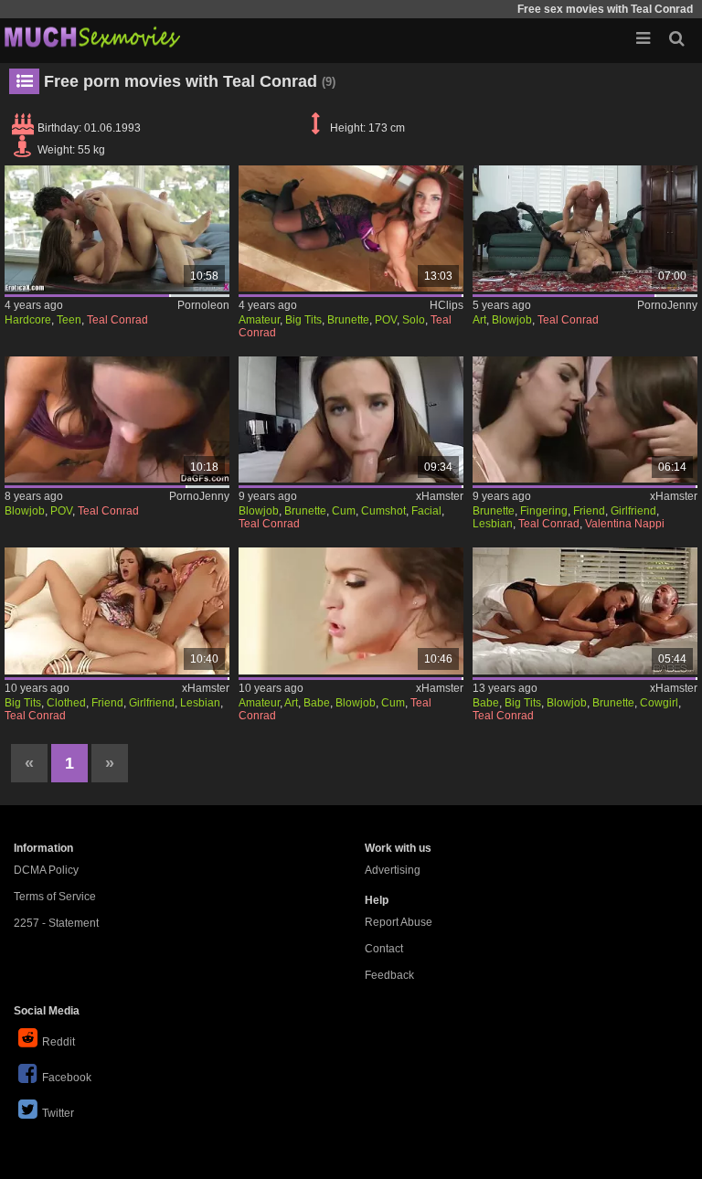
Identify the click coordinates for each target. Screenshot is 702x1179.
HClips (446, 305)
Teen (69, 319)
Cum (344, 511)
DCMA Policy (46, 870)
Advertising (392, 870)
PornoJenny (667, 305)
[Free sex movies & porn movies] (91, 36)
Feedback (389, 975)
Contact (384, 948)
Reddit (58, 1042)
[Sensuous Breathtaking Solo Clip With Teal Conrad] (351, 228)
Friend (589, 511)
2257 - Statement (56, 923)
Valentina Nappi (625, 523)
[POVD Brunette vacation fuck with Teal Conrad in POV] (351, 419)
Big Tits (303, 319)
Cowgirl (659, 702)
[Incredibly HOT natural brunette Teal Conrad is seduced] (585, 610)
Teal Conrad (117, 319)
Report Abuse (398, 922)
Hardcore (28, 319)
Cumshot (383, 511)
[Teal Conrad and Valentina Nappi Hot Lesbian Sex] (585, 419)
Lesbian (493, 523)
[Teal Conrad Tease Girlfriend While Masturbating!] (117, 610)
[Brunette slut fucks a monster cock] (585, 228)
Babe (316, 702)
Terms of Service (55, 896)
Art (479, 319)
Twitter (58, 1113)
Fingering (544, 511)
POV (386, 319)
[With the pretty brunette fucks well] (117, 228)
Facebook (66, 1077)
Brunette (348, 319)
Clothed (66, 702)
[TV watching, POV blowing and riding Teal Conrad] (117, 419)
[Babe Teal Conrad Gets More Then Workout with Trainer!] (351, 610)
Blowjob (512, 319)
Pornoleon (203, 305)
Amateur (259, 319)
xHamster (439, 496)
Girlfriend (633, 511)
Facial (426, 511)
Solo (413, 319)
